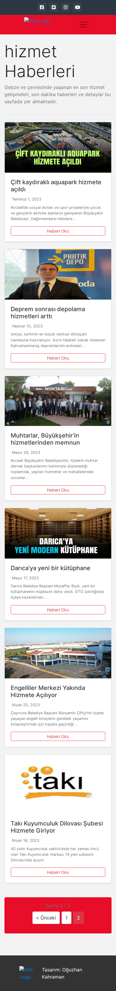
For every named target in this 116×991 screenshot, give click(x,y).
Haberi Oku (58, 230)
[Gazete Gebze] (37, 24)
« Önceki (46, 918)
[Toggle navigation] (83, 25)
